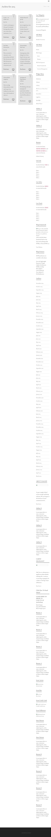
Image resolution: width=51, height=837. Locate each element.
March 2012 (38, 476)
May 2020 (38, 404)
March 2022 (38, 348)
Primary (42, 156)
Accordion (38, 94)
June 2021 (38, 378)
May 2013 (38, 456)
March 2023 (38, 309)
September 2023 (39, 290)
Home (37, 49)
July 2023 (38, 296)
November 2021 (39, 361)
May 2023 (38, 303)
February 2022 (39, 352)
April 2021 (38, 384)
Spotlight (38, 100)
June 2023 (38, 299)
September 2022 (39, 329)
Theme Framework (41, 65)
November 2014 (39, 427)
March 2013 (38, 463)
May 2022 (38, 342)
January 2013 (39, 469)
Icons (38, 56)
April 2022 (38, 345)
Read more (6, 37)
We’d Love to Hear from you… (41, 89)
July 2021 (38, 375)
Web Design (39, 53)
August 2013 (39, 450)
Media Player (39, 103)
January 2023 (39, 316)
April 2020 (38, 407)
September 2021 (39, 368)
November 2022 (39, 322)
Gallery (38, 85)
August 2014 (39, 437)
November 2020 (39, 397)
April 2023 (38, 306)
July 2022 (38, 335)
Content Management (42, 69)
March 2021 (38, 388)
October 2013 (39, 446)
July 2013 (38, 453)
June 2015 (38, 414)
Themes (39, 59)
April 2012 (38, 473)
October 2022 (39, 326)
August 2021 (39, 371)
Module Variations (40, 39)
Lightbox (38, 97)
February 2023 (39, 312)
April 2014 (38, 443)
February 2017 (39, 410)
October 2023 (39, 286)
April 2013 (38, 460)
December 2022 (39, 319)
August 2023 (39, 293)
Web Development (40, 62)
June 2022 (38, 339)
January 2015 (39, 420)
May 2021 (38, 381)
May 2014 (38, 440)
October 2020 (39, 401)
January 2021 (39, 394)
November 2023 (39, 283)
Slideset (38, 82)
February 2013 (39, 466)
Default (38, 156)
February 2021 (39, 391)
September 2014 (39, 433)
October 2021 (39, 365)
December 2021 (39, 358)
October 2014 (39, 430)
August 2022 (39, 332)
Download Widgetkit (41, 30)
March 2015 (38, 417)
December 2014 (39, 424)
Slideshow (38, 79)
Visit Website (39, 247)
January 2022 (39, 355)
